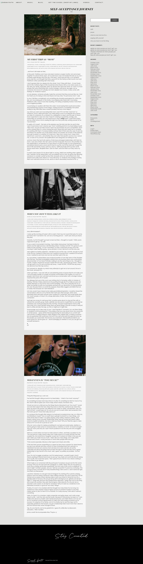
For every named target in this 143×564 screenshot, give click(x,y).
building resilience (38, 219)
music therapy (30, 224)
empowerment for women (55, 221)
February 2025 (95, 69)
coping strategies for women (64, 219)
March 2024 (94, 85)
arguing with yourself (97, 38)
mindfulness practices (56, 222)
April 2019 (93, 105)
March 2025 (94, 67)
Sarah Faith (37, 62)
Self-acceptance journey (32, 68)
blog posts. (42, 62)
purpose (51, 388)
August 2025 (94, 64)
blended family (30, 64)
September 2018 (95, 109)
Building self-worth (31, 385)
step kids (63, 68)
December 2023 (95, 90)
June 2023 (93, 92)
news (92, 119)
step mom (68, 68)
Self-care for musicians (72, 226)
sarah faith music (63, 388)
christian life (48, 64)
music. (30, 2)
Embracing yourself (41, 385)
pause (92, 32)
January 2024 (94, 89)
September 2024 (95, 76)
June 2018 (93, 110)
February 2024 (95, 87)
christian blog (42, 64)
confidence (53, 64)
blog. (40, 2)
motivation (63, 222)
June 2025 (93, 66)
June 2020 (93, 100)
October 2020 (94, 95)
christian (37, 64)
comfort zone (46, 219)
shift (91, 29)
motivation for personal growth (73, 222)
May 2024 (93, 82)
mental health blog (66, 385)
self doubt (65, 66)
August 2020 (94, 99)
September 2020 (95, 97)
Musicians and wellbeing (32, 388)
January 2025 (94, 71)
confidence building (53, 219)
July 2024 (93, 79)
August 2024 (94, 77)
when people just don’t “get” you (107, 48)
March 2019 (94, 107)
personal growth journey (67, 224)
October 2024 (94, 74)
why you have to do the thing (99, 41)
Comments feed (95, 132)
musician (36, 224)
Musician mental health (76, 387)
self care (69, 388)
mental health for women (43, 66)
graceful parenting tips (68, 64)
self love (73, 388)
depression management (32, 221)
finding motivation (65, 221)
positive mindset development (34, 226)
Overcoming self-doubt (44, 388)
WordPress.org (95, 134)
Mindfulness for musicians (59, 387)
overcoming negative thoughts (45, 224)
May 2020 (93, 102)
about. (19, 2)
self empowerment (72, 66)
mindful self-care (46, 222)
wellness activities (68, 228)
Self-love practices (41, 228)
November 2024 (95, 72)
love (74, 64)
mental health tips (54, 66)
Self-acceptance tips (43, 390)
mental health (79, 64)
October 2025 (94, 62)
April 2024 (93, 84)
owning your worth (57, 224)
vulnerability (35, 392)
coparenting (59, 64)
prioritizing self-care (45, 226)
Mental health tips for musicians (34, 387)
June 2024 (93, 81)
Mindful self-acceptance (47, 387)
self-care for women (43, 68)
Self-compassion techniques (54, 68)
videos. (86, 2)
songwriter (47, 228)
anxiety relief (30, 219)
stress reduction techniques (57, 228)
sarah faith (56, 388)
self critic (61, 66)
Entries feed (94, 130)
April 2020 (93, 104)
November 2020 (95, 94)
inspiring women (73, 221)
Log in (92, 129)
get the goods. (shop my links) (63, 2)
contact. (99, 2)
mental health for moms (32, 66)
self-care (64, 226)
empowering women (50, 385)
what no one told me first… (98, 35)
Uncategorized (95, 121)
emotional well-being (43, 221)
